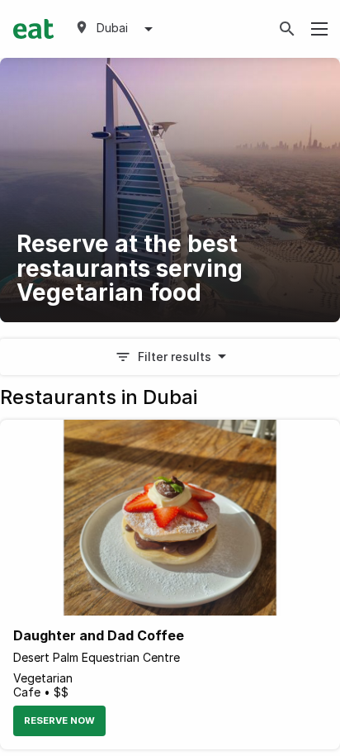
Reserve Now (59, 720)
